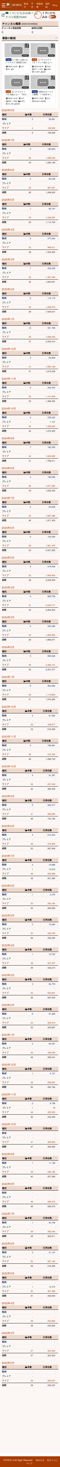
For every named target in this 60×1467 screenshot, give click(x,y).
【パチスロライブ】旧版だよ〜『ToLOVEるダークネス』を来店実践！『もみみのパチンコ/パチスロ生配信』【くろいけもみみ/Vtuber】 (17, 93)
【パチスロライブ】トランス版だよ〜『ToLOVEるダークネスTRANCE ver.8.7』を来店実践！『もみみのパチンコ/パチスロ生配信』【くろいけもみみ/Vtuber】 (43, 61)
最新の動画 (9, 38)
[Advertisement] (30, 1421)
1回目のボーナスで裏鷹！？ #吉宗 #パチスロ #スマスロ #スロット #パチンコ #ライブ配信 (42, 93)
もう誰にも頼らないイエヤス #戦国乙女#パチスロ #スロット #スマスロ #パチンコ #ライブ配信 (17, 61)
